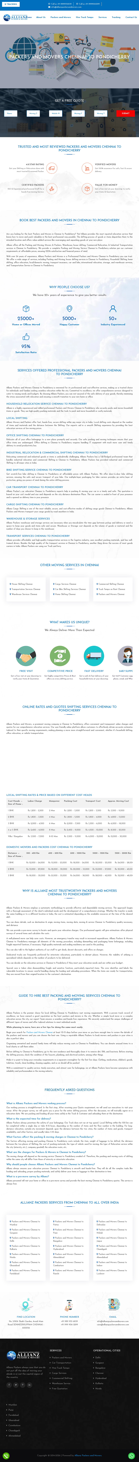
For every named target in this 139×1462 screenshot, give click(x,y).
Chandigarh (14, 1431)
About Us (40, 17)
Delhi (97, 1358)
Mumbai (12, 1405)
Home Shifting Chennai (65, 594)
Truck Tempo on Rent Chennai (112, 589)
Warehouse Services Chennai (24, 594)
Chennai (99, 1373)
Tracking (11, 4)
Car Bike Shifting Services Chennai (70, 589)
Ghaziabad (13, 1420)
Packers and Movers (61, 17)
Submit (125, 114)
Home (29, 17)
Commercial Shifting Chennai (111, 584)
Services (103, 17)
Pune (10, 1410)
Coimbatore (14, 1425)
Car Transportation (61, 1363)
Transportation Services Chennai (26, 589)
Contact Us (131, 17)
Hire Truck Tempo (84, 17)
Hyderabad (100, 1378)
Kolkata (99, 1383)
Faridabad (13, 1415)
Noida (98, 1389)
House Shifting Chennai (22, 584)
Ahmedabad (14, 1436)
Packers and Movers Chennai (111, 594)
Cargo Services (58, 1373)
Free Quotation (59, 1389)
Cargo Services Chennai (65, 584)
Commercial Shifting (61, 1378)
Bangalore (100, 1368)
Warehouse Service (60, 1383)
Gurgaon (99, 1363)
